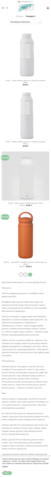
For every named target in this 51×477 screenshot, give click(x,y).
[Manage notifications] (5, 472)
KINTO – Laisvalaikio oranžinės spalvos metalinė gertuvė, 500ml (25, 263)
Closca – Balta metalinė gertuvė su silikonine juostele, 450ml (25, 82)
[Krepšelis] (47, 7)
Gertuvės (19, 16)
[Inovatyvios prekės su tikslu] (27, 8)
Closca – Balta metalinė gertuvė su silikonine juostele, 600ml (25, 143)
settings (5, 466)
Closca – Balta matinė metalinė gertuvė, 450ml (25, 203)
